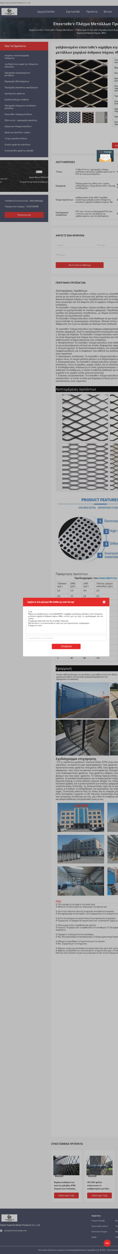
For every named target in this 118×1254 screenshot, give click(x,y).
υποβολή (66, 646)
